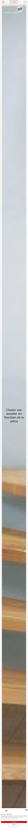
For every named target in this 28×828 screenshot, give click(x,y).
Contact (14, 2)
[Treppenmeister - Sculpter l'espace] (14, 10)
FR (25, 2)
